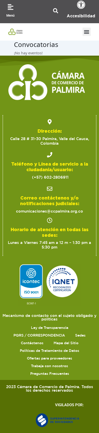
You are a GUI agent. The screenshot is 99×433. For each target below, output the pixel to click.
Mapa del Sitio (66, 343)
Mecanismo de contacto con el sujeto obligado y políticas (49, 317)
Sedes (80, 335)
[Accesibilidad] (81, 5)
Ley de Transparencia (49, 328)
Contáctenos (32, 343)
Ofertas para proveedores (49, 358)
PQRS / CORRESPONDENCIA (39, 335)
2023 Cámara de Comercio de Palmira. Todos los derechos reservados (49, 389)
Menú (10, 15)
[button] (86, 32)
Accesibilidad (81, 16)
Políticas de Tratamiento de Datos (49, 351)
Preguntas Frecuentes (49, 374)
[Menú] (10, 7)
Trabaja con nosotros (49, 366)
